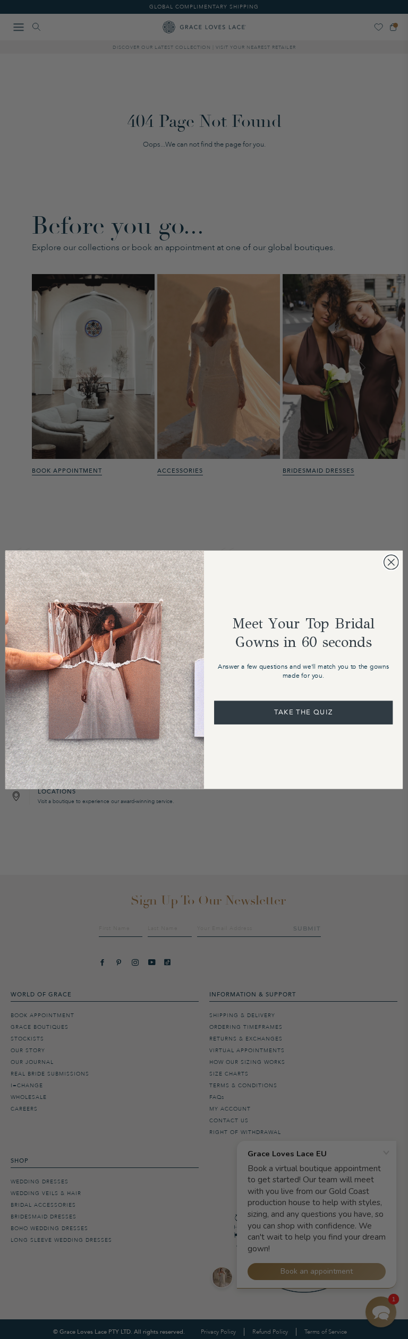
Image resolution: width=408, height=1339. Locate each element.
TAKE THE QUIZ (303, 712)
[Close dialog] (391, 562)
